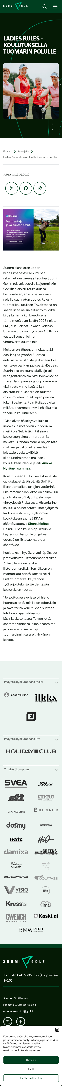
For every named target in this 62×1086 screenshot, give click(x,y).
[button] (57, 1029)
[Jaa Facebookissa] (25, 188)
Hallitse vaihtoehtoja (31, 1078)
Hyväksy (31, 1060)
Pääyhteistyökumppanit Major (23, 682)
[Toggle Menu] (55, 6)
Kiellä (31, 1069)
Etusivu (7, 151)
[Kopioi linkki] (39, 188)
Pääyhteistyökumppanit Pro (22, 739)
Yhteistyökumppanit (17, 769)
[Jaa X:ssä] (11, 188)
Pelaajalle (23, 151)
